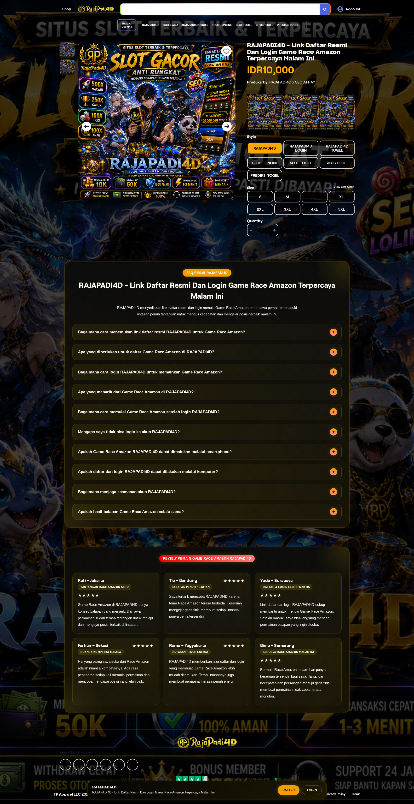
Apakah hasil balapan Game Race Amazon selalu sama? (131, 511)
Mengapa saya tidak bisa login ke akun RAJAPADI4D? (129, 432)
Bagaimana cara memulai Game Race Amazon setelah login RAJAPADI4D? (148, 412)
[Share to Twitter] (65, 764)
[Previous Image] (86, 126)
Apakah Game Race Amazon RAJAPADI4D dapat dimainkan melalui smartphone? (155, 451)
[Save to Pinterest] (105, 764)
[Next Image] (227, 126)
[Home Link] (96, 9)
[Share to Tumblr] (132, 764)
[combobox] (220, 9)
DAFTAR (288, 790)
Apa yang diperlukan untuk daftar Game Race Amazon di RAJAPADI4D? (146, 352)
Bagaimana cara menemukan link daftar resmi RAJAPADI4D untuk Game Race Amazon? (161, 332)
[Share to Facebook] (79, 764)
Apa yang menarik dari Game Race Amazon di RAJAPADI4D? (136, 392)
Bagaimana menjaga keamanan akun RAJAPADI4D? (127, 492)
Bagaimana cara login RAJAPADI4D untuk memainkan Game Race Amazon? (150, 372)
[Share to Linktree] (92, 764)
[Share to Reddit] (119, 764)
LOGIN (312, 790)
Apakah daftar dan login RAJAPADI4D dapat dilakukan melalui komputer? (148, 471)
